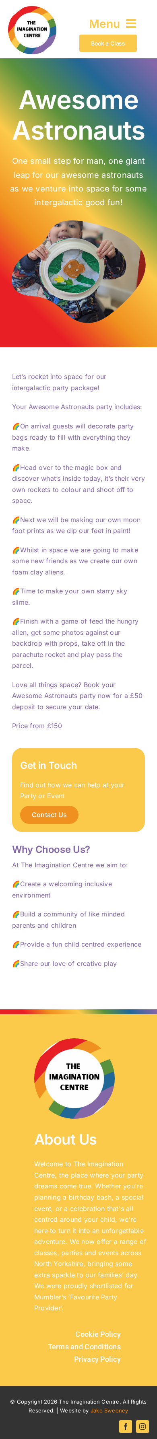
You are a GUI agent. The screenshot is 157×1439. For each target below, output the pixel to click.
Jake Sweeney (109, 1410)
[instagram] (142, 1426)
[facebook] (125, 1426)
